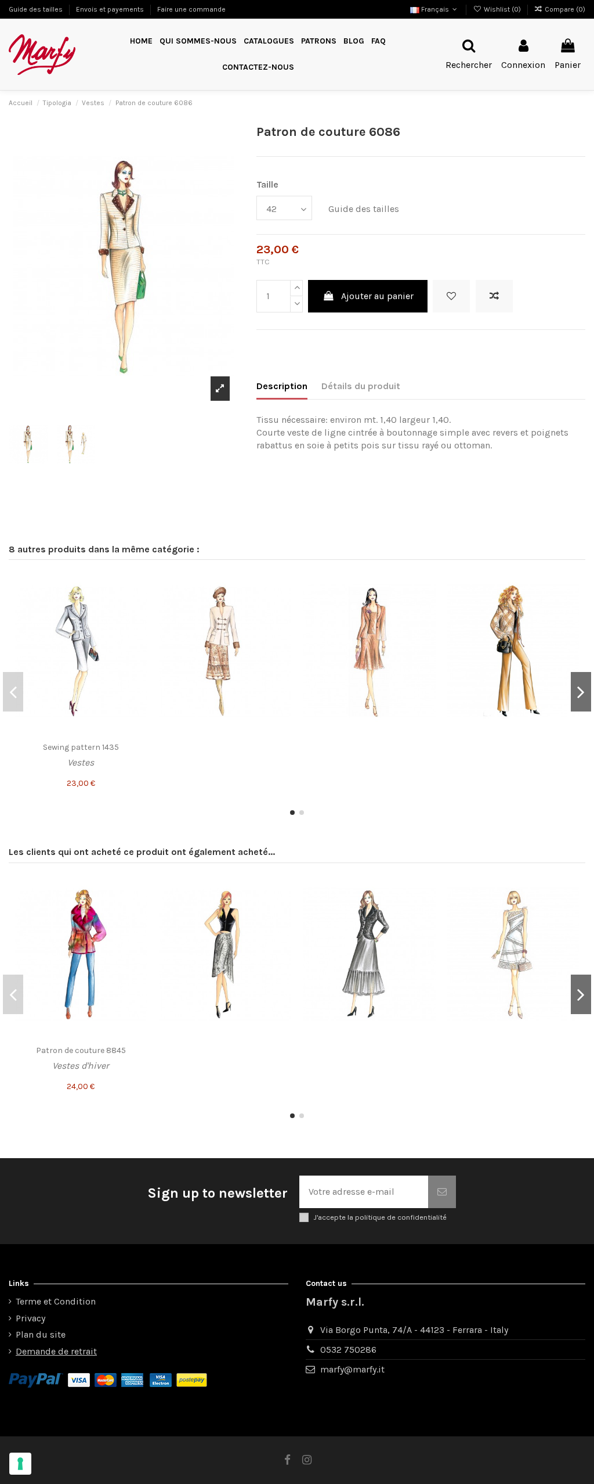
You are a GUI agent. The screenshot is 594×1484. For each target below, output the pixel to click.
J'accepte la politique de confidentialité (380, 1217)
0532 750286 (348, 1349)
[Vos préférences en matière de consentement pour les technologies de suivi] (20, 1464)
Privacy (30, 1318)
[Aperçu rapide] (138, 627)
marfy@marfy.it (352, 1369)
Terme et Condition (56, 1301)
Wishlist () (502, 9)
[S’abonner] (442, 1192)
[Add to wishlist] (451, 296)
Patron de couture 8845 (81, 1050)
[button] (319, 41)
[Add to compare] (494, 296)
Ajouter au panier (377, 295)
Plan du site (41, 1334)
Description (281, 385)
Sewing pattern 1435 (81, 747)
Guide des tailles (36, 9)
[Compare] (138, 606)
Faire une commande (191, 9)
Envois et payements (111, 9)
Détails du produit (360, 385)
